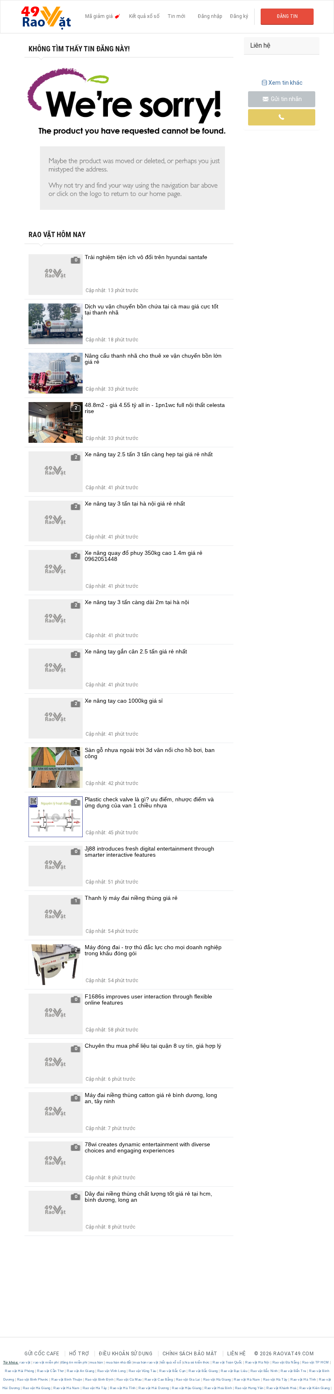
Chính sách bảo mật (190, 1354)
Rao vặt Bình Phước (32, 1379)
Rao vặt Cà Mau (129, 1379)
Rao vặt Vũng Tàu (142, 1371)
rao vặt (25, 1362)
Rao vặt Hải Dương (154, 1388)
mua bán (96, 1362)
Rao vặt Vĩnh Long (111, 1371)
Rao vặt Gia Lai (188, 1379)
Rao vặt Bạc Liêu (234, 1371)
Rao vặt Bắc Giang (203, 1371)
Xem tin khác (285, 82)
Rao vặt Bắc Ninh (264, 1371)
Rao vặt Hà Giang (217, 1379)
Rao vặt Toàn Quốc (228, 1362)
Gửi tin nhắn (286, 99)
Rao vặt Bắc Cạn (172, 1371)
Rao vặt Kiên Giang (315, 1388)
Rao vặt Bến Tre (294, 1371)
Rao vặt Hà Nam (247, 1379)
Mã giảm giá (99, 16)
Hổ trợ (79, 1354)
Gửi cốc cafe (41, 1354)
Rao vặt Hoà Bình (218, 1388)
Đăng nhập (210, 16)
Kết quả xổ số (144, 16)
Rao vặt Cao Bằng (159, 1379)
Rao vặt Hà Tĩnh (303, 1379)
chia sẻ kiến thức (196, 1362)
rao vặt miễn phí (46, 1362)
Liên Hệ (236, 1354)
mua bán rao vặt (145, 1362)
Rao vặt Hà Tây (275, 1379)
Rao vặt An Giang (80, 1371)
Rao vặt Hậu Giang (187, 1388)
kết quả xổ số (170, 1362)
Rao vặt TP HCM (315, 1362)
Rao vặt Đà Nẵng (285, 1362)
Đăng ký (239, 16)
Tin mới (176, 16)
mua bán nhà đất (119, 1362)
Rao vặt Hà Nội (257, 1362)
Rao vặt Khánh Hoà (282, 1388)
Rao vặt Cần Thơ (50, 1371)
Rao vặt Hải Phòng (20, 1371)
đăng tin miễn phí (74, 1362)
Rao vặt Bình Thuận (67, 1379)
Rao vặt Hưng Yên (249, 1388)
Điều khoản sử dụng (125, 1354)
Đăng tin (287, 16)
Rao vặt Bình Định (99, 1379)
